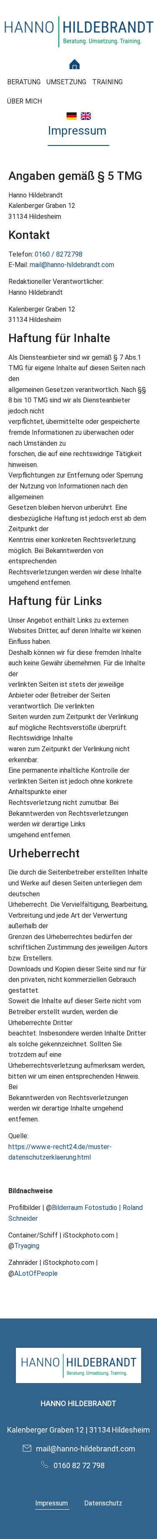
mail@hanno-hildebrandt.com (72, 265)
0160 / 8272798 (58, 254)
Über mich (24, 101)
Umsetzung (66, 82)
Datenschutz (103, 1503)
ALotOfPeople (36, 1273)
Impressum (52, 1503)
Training (107, 82)
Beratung (24, 82)
